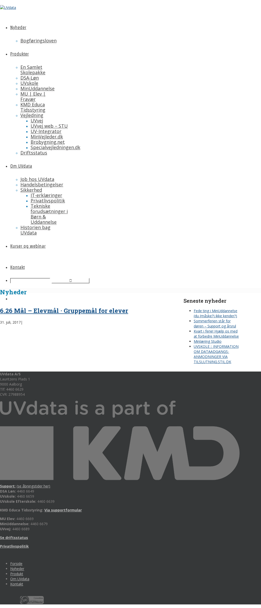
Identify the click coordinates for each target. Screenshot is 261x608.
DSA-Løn (29, 78)
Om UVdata (21, 166)
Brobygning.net (48, 142)
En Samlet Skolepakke (32, 69)
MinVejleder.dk (47, 137)
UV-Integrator (46, 131)
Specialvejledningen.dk (55, 147)
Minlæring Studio (207, 341)
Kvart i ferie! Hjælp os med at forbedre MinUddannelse (216, 334)
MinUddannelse (37, 88)
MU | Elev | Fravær (33, 96)
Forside (16, 563)
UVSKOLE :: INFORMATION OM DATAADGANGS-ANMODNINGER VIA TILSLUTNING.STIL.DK (216, 354)
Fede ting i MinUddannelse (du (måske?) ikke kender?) (215, 313)
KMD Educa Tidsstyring (32, 107)
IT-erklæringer (46, 195)
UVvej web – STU (49, 126)
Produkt (16, 573)
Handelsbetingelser (41, 184)
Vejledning (31, 115)
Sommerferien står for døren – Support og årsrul (215, 323)
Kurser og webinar (28, 246)
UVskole (29, 83)
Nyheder (18, 27)
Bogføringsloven (38, 40)
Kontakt (17, 267)
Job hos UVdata (37, 179)
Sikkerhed (31, 190)
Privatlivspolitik (48, 200)
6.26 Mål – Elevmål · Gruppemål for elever (64, 311)
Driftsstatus (33, 153)
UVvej (37, 120)
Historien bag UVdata (35, 230)
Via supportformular (63, 510)
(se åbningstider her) (33, 486)
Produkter (19, 53)
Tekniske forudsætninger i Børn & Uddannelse (49, 214)
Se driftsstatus (14, 537)
